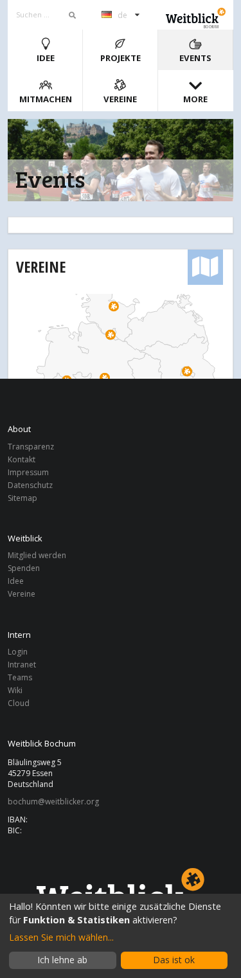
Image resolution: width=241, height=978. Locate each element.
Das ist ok (174, 960)
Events (195, 58)
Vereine (120, 99)
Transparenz (31, 447)
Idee (46, 58)
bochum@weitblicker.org (53, 801)
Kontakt (21, 459)
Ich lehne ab (62, 960)
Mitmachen (45, 99)
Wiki (15, 690)
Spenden (24, 568)
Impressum (28, 472)
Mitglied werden (37, 556)
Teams (20, 677)
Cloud (19, 703)
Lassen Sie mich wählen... (61, 937)
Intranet (22, 664)
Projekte (120, 58)
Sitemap (22, 498)
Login (18, 652)
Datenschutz (30, 485)
